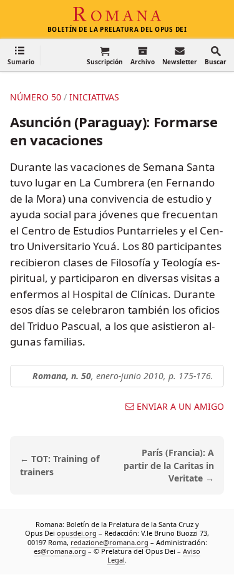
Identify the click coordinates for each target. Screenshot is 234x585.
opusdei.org (77, 533)
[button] (20, 55)
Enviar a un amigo (180, 406)
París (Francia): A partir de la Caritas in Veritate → (169, 466)
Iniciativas (94, 97)
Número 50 (35, 97)
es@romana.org (60, 551)
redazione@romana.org (110, 542)
